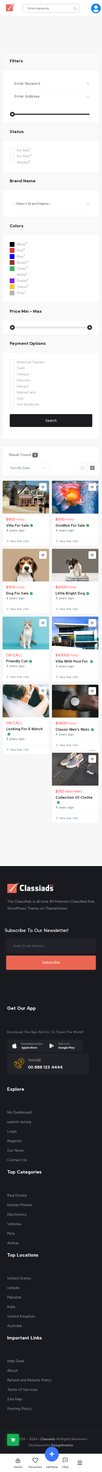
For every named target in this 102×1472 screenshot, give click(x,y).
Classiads (47, 1439)
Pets (11, 1233)
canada (13, 1287)
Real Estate (17, 1195)
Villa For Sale (17, 525)
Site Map (14, 1399)
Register (14, 1141)
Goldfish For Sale (70, 525)
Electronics (17, 1214)
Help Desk (15, 1361)
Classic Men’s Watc (73, 729)
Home (18, 1466)
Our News (15, 1150)
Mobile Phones (19, 1205)
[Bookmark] (43, 487)
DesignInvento (62, 1445)
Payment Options (28, 343)
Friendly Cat (17, 661)
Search (51, 420)
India (11, 1306)
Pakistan (14, 1297)
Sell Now (52, 1466)
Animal (12, 1243)
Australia (14, 1325)
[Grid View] (92, 468)
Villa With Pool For (72, 661)
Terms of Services (22, 1389)
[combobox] (51, 203)
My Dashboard (19, 1112)
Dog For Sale (17, 593)
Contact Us (17, 1160)
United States (19, 1278)
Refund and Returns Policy (29, 1380)
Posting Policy (19, 1408)
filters (16, 61)
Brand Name (23, 181)
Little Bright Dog (70, 593)
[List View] (83, 468)
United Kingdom (21, 1316)
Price (26, 311)
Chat (65, 1466)
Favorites (35, 1466)
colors (16, 226)
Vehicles (14, 1224)
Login (12, 1131)
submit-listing (19, 1122)
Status (17, 131)
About (12, 1370)
